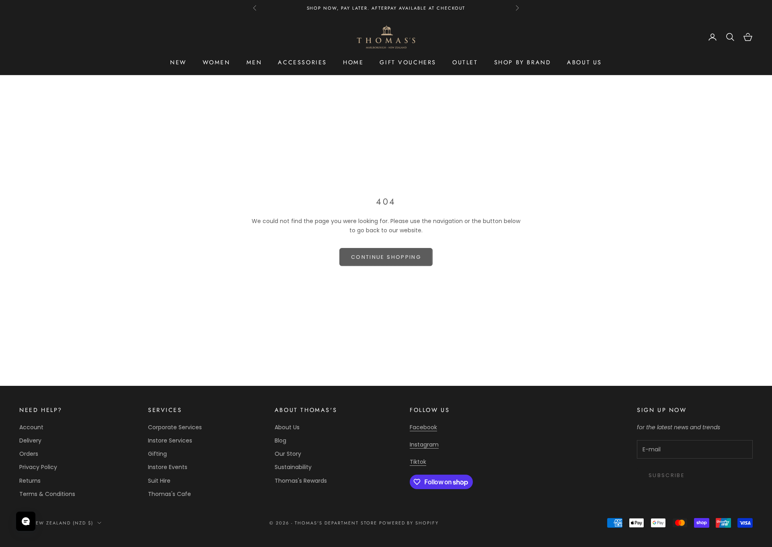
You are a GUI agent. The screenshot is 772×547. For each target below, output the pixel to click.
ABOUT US (584, 62)
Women (216, 62)
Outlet (465, 62)
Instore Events (167, 467)
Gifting (157, 454)
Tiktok (418, 462)
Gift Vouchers (408, 62)
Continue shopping (386, 257)
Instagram (424, 444)
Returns (30, 481)
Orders (28, 454)
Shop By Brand (522, 62)
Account (31, 427)
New (178, 62)
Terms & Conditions (47, 494)
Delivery (30, 440)
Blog (280, 440)
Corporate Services (175, 427)
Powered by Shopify (409, 523)
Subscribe (667, 475)
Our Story (288, 454)
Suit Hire (159, 481)
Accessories (302, 62)
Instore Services (170, 440)
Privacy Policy (38, 467)
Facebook (423, 427)
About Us (287, 427)
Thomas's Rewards (301, 481)
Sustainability (293, 467)
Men (254, 62)
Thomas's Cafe (169, 494)
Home (353, 62)
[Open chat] (25, 521)
